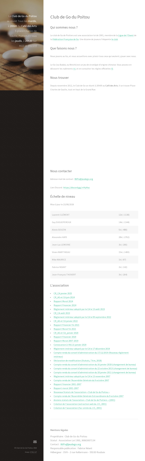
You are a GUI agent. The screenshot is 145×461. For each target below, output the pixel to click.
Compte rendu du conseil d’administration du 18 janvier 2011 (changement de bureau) (95, 372)
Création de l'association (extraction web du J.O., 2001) (80, 404)
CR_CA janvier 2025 (63, 293)
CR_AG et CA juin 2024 (64, 297)
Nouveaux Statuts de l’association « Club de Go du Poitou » (81, 392)
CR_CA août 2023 (62, 313)
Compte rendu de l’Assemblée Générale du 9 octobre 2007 (81, 380)
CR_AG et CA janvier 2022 (66, 321)
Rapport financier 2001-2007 (67, 384)
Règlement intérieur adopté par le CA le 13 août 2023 (79, 309)
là (112, 68)
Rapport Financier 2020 (65, 336)
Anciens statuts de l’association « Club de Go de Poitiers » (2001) (84, 400)
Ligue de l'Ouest (126, 35)
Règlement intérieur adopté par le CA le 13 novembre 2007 (82, 376)
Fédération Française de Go (66, 39)
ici (74, 68)
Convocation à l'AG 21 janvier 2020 (70, 344)
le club (114, 39)
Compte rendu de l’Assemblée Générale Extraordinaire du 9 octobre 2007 (88, 396)
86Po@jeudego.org (84, 179)
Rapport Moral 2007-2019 (66, 340)
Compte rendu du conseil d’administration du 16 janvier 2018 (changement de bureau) (95, 364)
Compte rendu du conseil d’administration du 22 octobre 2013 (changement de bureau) (95, 368)
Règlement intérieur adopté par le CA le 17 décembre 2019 (82, 348)
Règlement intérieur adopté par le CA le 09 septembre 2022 (82, 317)
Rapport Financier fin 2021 (66, 325)
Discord (32, 45)
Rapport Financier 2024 (65, 305)
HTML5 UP (33, 452)
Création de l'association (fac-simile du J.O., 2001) (78, 408)
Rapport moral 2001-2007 (66, 388)
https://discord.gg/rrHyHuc (76, 187)
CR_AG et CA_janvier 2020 (66, 332)
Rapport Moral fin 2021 (65, 328)
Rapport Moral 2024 (63, 301)
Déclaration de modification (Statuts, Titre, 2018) (78, 360)
